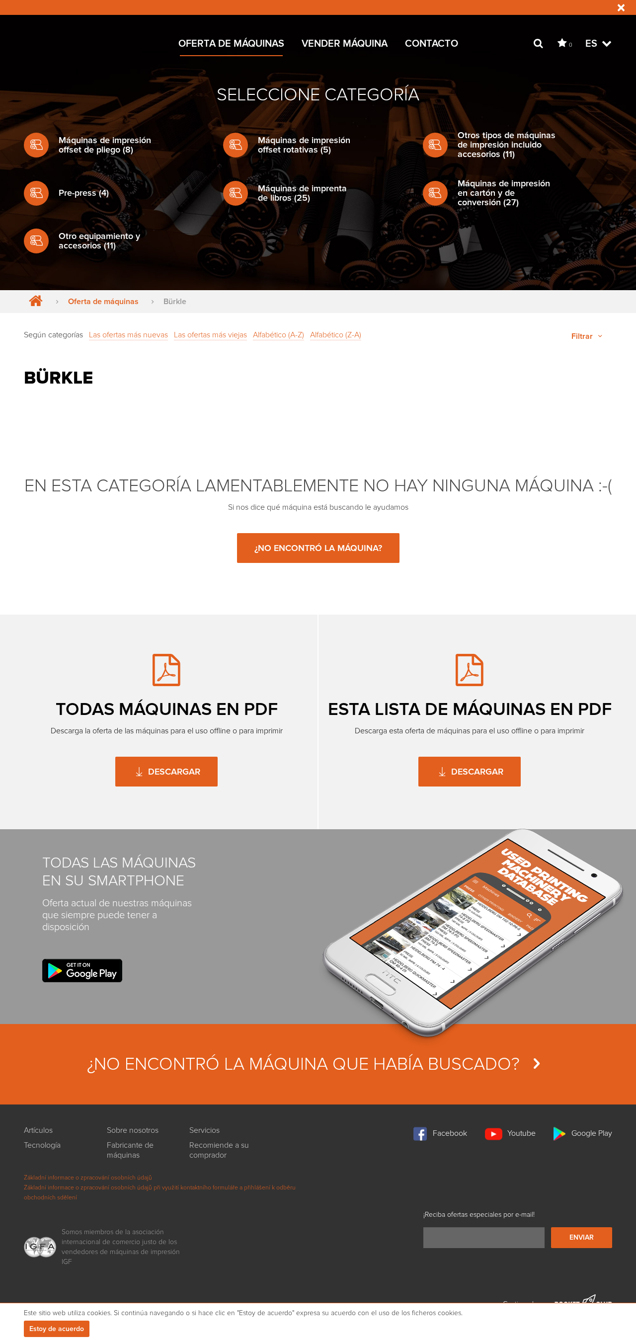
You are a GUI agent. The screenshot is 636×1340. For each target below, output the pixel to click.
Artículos (38, 1130)
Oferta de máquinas (231, 44)
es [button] (592, 44)
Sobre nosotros (133, 1130)
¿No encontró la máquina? (318, 548)
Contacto (431, 44)
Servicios (204, 1130)
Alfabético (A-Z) (278, 335)
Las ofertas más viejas (210, 335)
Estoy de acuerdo (56, 1329)
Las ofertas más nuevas (128, 335)
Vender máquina (345, 44)
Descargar (173, 771)
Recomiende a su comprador (219, 1150)
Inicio (33, 302)
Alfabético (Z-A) (335, 335)
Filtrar (583, 336)
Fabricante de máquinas (130, 1150)
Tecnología (42, 1145)
